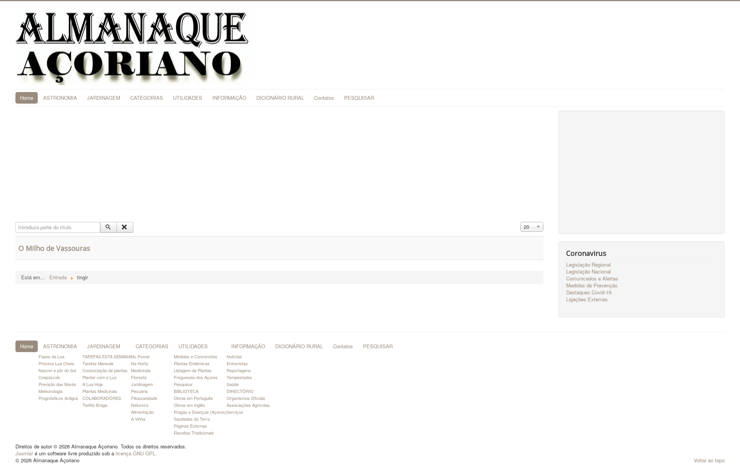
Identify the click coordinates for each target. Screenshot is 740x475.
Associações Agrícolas (248, 405)
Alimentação (142, 412)
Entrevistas (237, 363)
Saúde (233, 384)
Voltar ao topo (709, 460)
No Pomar (140, 356)
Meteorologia (50, 391)
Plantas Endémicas (192, 363)
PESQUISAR (359, 97)
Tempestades (239, 377)
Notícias (234, 356)
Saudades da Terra (192, 419)
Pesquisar (183, 384)
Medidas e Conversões (195, 356)
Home (26, 97)
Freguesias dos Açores (196, 377)
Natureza (139, 405)
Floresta (138, 377)
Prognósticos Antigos (58, 398)
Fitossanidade (144, 398)
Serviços (235, 412)
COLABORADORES (101, 398)
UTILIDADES (187, 97)
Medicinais (141, 370)
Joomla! (24, 453)
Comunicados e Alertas (592, 278)
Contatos (324, 97)
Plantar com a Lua (99, 377)
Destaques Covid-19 (588, 292)
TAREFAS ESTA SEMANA (106, 356)
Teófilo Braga (94, 405)
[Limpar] (124, 227)
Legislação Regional (588, 264)
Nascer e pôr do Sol (57, 370)
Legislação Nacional (588, 271)
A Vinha (138, 419)
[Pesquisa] (108, 227)
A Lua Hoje (92, 384)
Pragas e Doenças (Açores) (200, 412)
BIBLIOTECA (186, 391)
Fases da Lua (51, 356)
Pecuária (139, 391)
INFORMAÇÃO (229, 97)
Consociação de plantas (105, 370)
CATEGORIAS (146, 97)
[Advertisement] (279, 164)
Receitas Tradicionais (194, 433)
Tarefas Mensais (98, 363)
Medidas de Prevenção (591, 285)
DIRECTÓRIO (240, 391)
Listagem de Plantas (193, 370)
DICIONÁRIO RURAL (280, 97)
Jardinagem (142, 384)
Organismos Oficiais (246, 398)
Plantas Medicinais (99, 391)
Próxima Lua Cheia (56, 363)
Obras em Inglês (189, 405)
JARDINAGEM (103, 97)
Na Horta (139, 363)
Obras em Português (193, 398)
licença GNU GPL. (136, 453)
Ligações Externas (587, 299)
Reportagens (239, 370)
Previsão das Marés (57, 384)
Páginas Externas (190, 426)
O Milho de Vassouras (54, 248)
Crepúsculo (49, 377)
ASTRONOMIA (60, 97)
